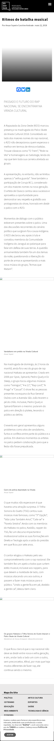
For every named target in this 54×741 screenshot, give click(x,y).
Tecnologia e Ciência (38, 710)
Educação (9, 706)
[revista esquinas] (15, 6)
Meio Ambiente (11, 710)
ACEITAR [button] (10, 735)
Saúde (31, 706)
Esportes (32, 702)
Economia (9, 715)
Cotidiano (9, 702)
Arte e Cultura (35, 697)
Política (8, 697)
